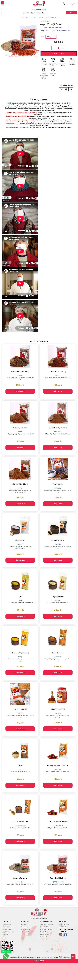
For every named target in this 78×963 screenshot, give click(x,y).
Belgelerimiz (6, 934)
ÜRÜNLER (25, 922)
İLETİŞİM (62, 922)
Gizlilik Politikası (45, 932)
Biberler (24, 924)
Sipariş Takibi (7, 929)
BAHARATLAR (44, 21)
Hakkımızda (6, 924)
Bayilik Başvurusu (8, 932)
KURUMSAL (7, 922)
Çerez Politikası (45, 927)
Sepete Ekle (39, 961)
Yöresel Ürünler (26, 932)
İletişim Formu (64, 924)
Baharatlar (24, 927)
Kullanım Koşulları (46, 929)
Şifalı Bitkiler (25, 929)
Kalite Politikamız (8, 927)
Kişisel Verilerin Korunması (45, 935)
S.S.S (3, 939)
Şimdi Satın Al (59, 53)
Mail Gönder (63, 927)
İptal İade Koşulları (46, 924)
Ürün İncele (20, 391)
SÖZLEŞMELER (46, 922)
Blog (4, 937)
